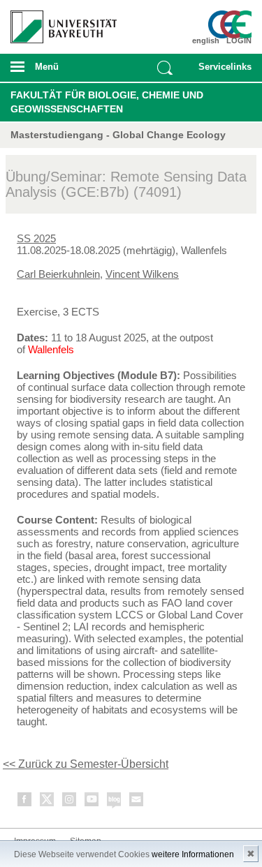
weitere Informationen (193, 854)
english (205, 40)
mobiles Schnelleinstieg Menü (222, 71)
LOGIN (239, 40)
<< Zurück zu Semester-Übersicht (85, 764)
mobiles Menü (58, 71)
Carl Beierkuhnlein (58, 274)
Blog (114, 801)
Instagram (70, 801)
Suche (165, 68)
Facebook (25, 801)
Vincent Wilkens (142, 274)
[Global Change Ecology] (232, 24)
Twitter (47, 801)
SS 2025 (36, 238)
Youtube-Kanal (92, 801)
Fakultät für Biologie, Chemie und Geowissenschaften (106, 101)
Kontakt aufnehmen (137, 801)
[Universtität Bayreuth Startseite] (59, 21)
